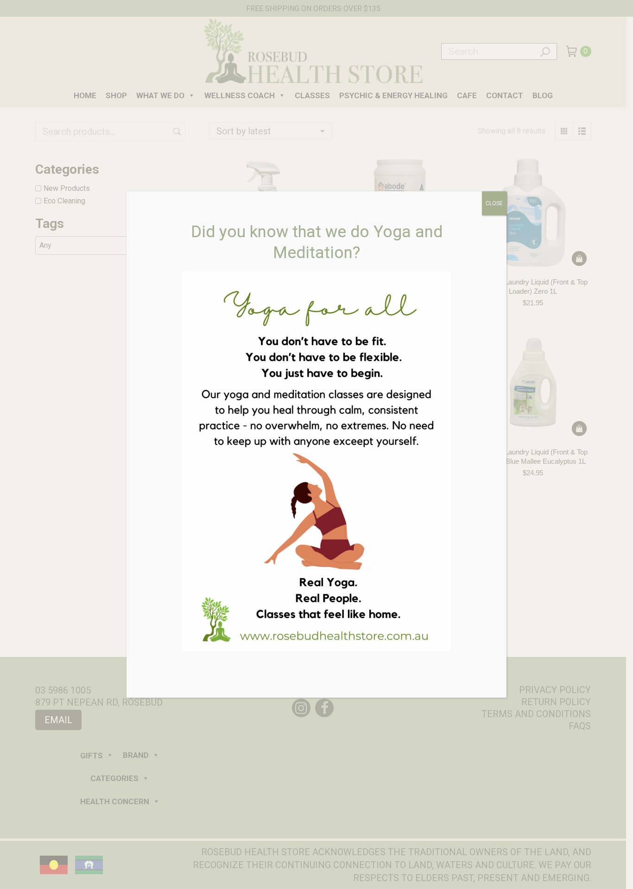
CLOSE (494, 203)
